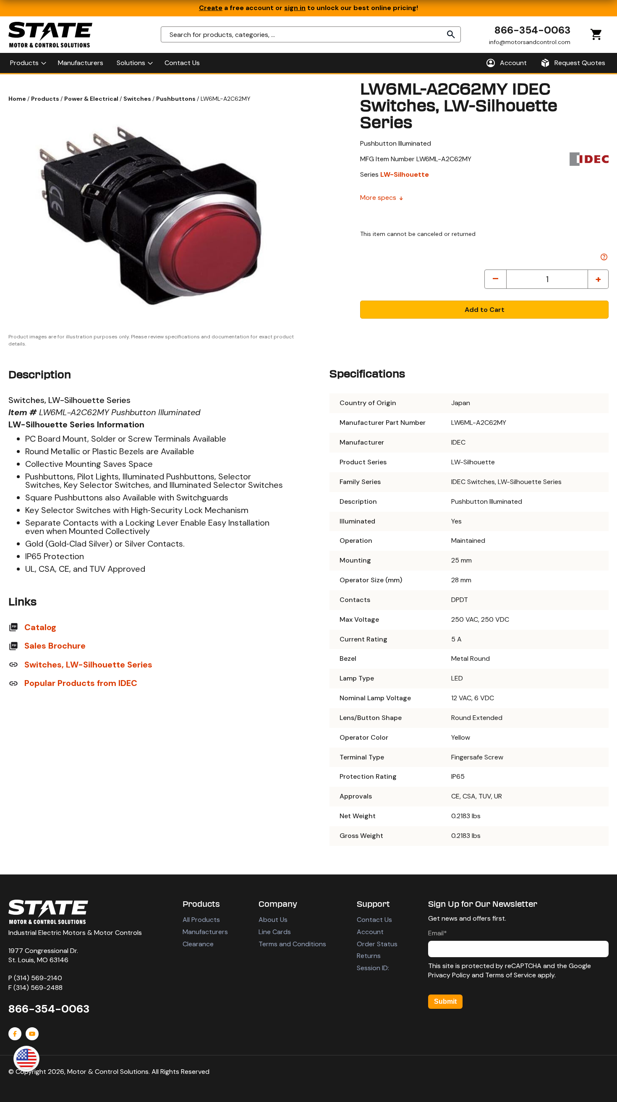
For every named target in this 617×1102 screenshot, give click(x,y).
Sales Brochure (55, 645)
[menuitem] (27, 63)
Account (370, 931)
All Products (201, 919)
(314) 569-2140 (38, 978)
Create (210, 7)
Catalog (40, 627)
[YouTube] (32, 1033)
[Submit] (451, 34)
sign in (295, 7)
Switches (137, 98)
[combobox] (311, 34)
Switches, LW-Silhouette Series (88, 664)
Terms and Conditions (292, 944)
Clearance (198, 944)
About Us (273, 919)
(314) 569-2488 (38, 987)
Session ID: (373, 967)
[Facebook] (14, 1033)
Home (17, 98)
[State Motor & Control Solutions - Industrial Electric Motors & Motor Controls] (48, 912)
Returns (369, 955)
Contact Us (374, 919)
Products (45, 98)
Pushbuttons (176, 98)
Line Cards (275, 931)
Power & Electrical (92, 98)
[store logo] (50, 34)
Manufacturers (205, 931)
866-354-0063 (532, 30)
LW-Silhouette (404, 174)
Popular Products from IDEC (80, 683)
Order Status (377, 944)
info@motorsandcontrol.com (529, 41)
